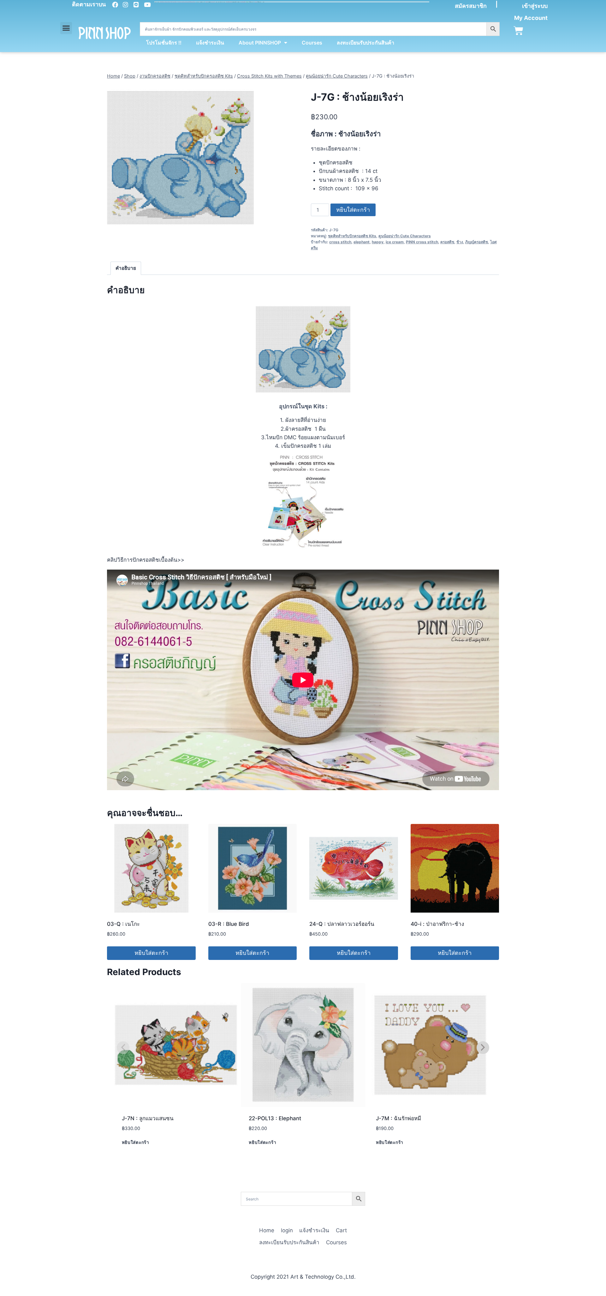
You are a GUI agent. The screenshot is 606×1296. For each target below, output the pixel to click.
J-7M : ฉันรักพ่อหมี (398, 1118)
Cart (341, 1230)
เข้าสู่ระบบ (535, 6)
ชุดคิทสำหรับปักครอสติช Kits (352, 236)
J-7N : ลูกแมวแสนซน (148, 1118)
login (287, 1230)
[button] (66, 28)
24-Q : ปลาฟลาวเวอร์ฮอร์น (341, 924)
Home (266, 1230)
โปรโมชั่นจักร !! (163, 42)
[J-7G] (180, 157)
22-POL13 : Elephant (275, 1118)
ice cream (395, 242)
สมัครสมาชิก (471, 6)
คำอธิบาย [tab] (126, 268)
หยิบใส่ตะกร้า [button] (151, 953)
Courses (312, 42)
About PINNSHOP (260, 42)
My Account (531, 18)
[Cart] (518, 30)
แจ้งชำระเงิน (210, 42)
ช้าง (459, 242)
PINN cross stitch (422, 242)
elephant (362, 242)
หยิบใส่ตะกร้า (353, 209)
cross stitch (340, 242)
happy (377, 242)
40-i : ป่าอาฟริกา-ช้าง (437, 924)
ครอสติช (447, 242)
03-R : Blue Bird (228, 924)
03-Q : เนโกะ (123, 924)
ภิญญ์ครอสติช (476, 242)
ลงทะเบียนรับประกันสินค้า (365, 42)
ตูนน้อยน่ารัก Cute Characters (404, 236)
